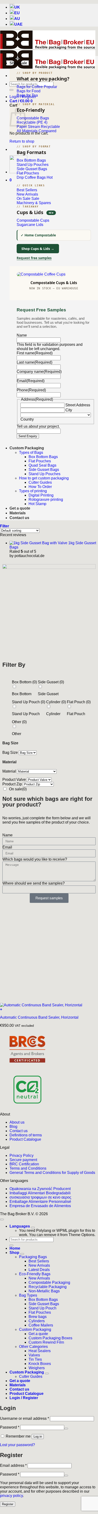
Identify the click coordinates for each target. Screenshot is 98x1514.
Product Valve (14, 780)
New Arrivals (39, 1265)
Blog (13, 1127)
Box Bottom (21, 694)
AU (17, 19)
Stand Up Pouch (26, 714)
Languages (20, 1226)
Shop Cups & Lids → (37, 248)
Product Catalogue (25, 1139)
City (68, 410)
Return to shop (22, 141)
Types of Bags (31, 452)
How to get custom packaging (44, 478)
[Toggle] (33, 1227)
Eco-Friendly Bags (34, 1274)
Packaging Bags (33, 1257)
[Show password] (66, 1428)
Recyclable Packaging (48, 1287)
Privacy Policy (22, 1155)
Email (7, 847)
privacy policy (11, 1496)
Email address (13, 1465)
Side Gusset (48, 694)
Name (7, 835)
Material (9, 771)
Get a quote (20, 508)
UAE (18, 24)
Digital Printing (41, 495)
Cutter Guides (40, 482)
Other (16, 734)
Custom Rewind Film (46, 1342)
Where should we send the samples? (33, 883)
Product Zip (12, 784)
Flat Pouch (76, 714)
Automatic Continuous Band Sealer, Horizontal (39, 1017)
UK (17, 7)
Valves (34, 1355)
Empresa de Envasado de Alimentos (40, 1206)
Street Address (77, 405)
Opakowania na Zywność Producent (40, 1189)
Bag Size (10, 752)
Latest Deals (39, 1270)
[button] (21, 101)
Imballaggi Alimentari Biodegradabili (40, 1193)
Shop (14, 63)
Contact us (19, 518)
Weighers (37, 1368)
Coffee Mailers (41, 1325)
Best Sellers (39, 1261)
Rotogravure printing (46, 499)
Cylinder (53, 714)
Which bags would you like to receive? (34, 859)
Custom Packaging (27, 448)
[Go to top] (2, 1219)
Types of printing (33, 491)
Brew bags (38, 1317)
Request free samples (34, 258)
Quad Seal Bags (42, 465)
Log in (38, 1436)
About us (17, 1122)
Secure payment (23, 1160)
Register (7, 1504)
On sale (18, 789)
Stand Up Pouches (44, 474)
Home (15, 58)
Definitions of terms (26, 1135)
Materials (18, 513)
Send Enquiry (28, 436)
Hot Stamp (37, 504)
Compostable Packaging (49, 1282)
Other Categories (33, 1347)
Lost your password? (17, 1445)
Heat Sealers (40, 1351)
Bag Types (28, 1295)
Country (27, 419)
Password (9, 1427)
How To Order (40, 487)
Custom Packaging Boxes (50, 1338)
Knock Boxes (40, 1364)
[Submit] (11, 90)
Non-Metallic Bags (44, 1291)
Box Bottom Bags (43, 457)
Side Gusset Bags (44, 470)
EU (17, 13)
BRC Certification (24, 1164)
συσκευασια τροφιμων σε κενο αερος (40, 1197)
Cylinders (37, 1321)
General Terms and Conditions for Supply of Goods (52, 1173)
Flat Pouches (40, 461)
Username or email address (24, 1418)
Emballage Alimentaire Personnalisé (40, 1202)
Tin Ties (35, 1359)
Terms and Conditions (28, 1168)
